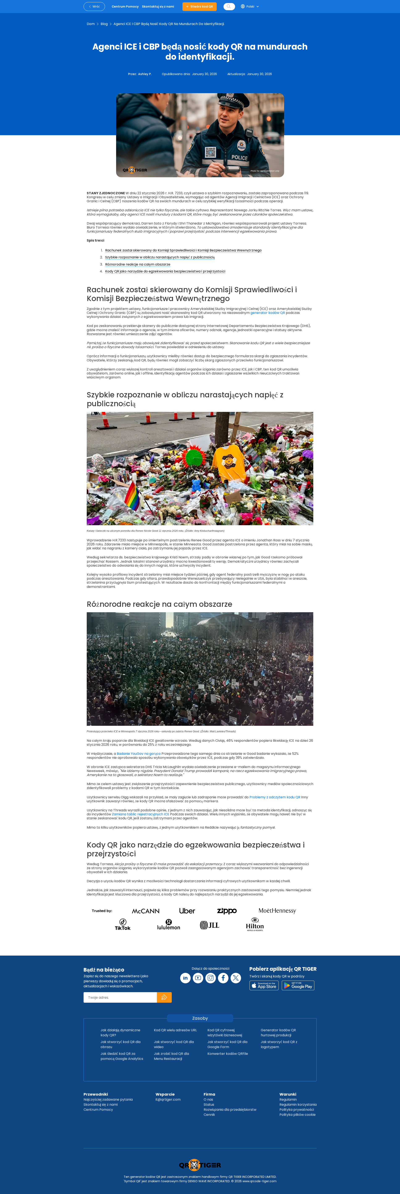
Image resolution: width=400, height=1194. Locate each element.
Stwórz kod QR (201, 6)
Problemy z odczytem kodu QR (274, 797)
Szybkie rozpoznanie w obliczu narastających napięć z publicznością (160, 257)
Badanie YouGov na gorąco (139, 753)
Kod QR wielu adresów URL (175, 1030)
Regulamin (288, 1099)
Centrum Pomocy (98, 1109)
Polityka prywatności (296, 1109)
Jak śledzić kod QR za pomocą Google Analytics (122, 1056)
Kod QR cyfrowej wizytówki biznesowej (224, 1033)
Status (209, 1104)
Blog (104, 23)
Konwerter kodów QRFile (227, 1053)
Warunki (287, 1094)
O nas (208, 1099)
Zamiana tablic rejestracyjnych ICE (140, 814)
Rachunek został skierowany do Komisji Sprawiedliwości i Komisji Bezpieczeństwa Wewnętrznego (183, 250)
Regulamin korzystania (298, 1104)
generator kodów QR (267, 312)
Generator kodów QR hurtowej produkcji (278, 1033)
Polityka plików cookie (297, 1114)
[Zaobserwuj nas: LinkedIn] (185, 978)
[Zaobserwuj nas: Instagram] (210, 978)
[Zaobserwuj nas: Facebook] (223, 978)
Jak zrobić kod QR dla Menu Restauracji (171, 1056)
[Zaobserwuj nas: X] (236, 978)
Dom (91, 23)
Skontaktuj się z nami (101, 1104)
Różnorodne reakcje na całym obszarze (137, 264)
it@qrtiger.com (168, 1099)
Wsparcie (165, 1094)
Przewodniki (96, 1094)
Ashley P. (144, 74)
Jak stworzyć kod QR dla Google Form (227, 1044)
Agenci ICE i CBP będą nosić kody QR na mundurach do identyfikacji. (169, 23)
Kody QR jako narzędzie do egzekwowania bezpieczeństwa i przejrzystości (165, 271)
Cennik (209, 1114)
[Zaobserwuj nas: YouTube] (198, 978)
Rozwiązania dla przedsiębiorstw (230, 1109)
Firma (209, 1094)
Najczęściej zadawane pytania (108, 1099)
